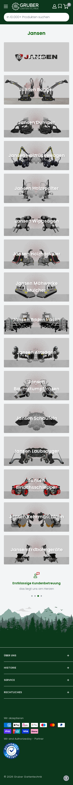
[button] (66, 778)
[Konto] (54, 6)
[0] (65, 6)
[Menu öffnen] (6, 6)
